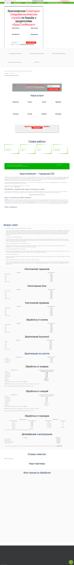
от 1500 (51, 276)
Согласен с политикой (23, 44)
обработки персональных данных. (27, 44)
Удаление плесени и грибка (37, 126)
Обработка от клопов (37, 319)
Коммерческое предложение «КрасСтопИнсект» (37, 194)
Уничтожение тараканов (37, 269)
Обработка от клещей (37, 391)
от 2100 (51, 329)
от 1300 (51, 325)
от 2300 (51, 280)
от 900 (51, 273)
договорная (46, 380)
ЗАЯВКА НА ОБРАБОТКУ (14, 75)
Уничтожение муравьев (37, 302)
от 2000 (51, 312)
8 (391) (39, 87)
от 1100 (50, 342)
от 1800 (51, 328)
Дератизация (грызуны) (37, 336)
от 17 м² (51, 281)
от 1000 (51, 324)
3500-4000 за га (46, 379)
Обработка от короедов (37, 416)
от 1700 (51, 277)
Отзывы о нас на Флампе (8, 458)
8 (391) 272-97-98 (7, 75)
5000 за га (46, 377)
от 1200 (51, 275)
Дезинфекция (29, 434)
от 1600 (50, 345)
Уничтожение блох (37, 286)
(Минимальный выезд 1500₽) (47, 371)
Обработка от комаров (37, 366)
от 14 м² (50, 349)
